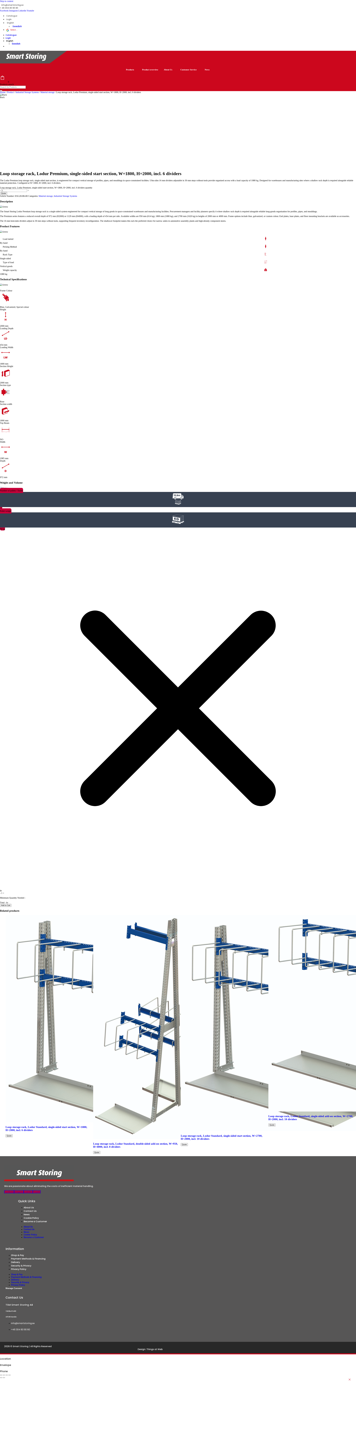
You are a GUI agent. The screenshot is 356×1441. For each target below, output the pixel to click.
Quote (3, 193)
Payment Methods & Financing (28, 1258)
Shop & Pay (17, 1255)
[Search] (1, 90)
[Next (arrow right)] (4, 1377)
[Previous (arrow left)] (1, 1377)
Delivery (15, 1262)
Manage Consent (14, 1288)
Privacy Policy (18, 1269)
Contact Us (30, 1211)
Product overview (150, 70)
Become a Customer (35, 1221)
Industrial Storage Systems (27, 92)
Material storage (47, 92)
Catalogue (11, 15)
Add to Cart (5, 905)
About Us (168, 70)
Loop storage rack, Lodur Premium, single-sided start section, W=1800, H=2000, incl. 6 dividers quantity (46, 188)
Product (10, 92)
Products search (7, 84)
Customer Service (188, 70)
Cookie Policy (31, 1218)
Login (9, 19)
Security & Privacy (21, 1265)
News (207, 70)
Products (130, 70)
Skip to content (6, 1)
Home (2, 92)
